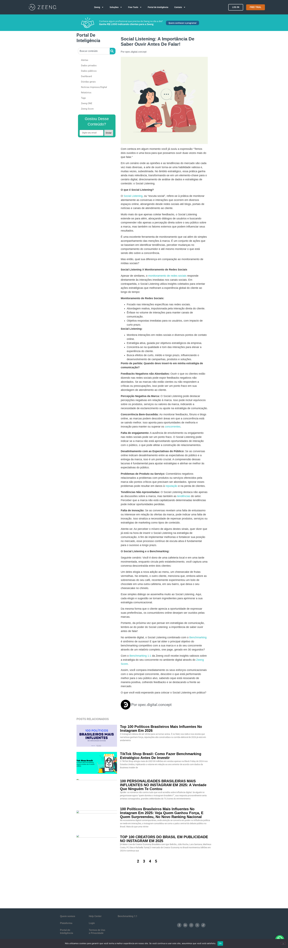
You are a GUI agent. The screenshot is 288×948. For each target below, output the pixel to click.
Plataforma (66, 923)
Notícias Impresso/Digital (94, 87)
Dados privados (89, 65)
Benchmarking (198, 637)
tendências (183, 496)
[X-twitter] (197, 925)
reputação (171, 485)
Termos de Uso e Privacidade (97, 931)
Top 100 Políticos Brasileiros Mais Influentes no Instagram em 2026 (161, 729)
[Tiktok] (203, 925)
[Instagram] (191, 925)
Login (92, 923)
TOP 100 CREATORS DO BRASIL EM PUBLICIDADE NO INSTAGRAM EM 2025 (164, 839)
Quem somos (67, 916)
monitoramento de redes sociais (167, 275)
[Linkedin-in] (185, 925)
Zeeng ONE (86, 103)
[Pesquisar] (113, 51)
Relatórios (86, 92)
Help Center (95, 916)
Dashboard (86, 76)
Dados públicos (89, 71)
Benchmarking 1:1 (140, 655)
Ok (220, 943)
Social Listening (133, 195)
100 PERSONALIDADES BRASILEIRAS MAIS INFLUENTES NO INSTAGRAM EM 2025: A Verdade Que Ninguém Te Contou (163, 785)
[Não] (283, 943)
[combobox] (94, 51)
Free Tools (133, 7)
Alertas (84, 60)
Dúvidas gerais (88, 81)
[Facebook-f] (179, 925)
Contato (178, 7)
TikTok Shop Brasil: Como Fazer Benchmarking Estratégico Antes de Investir (160, 756)
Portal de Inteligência (158, 7)
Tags (83, 98)
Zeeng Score (87, 108)
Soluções (114, 7)
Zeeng (97, 7)
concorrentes (172, 426)
